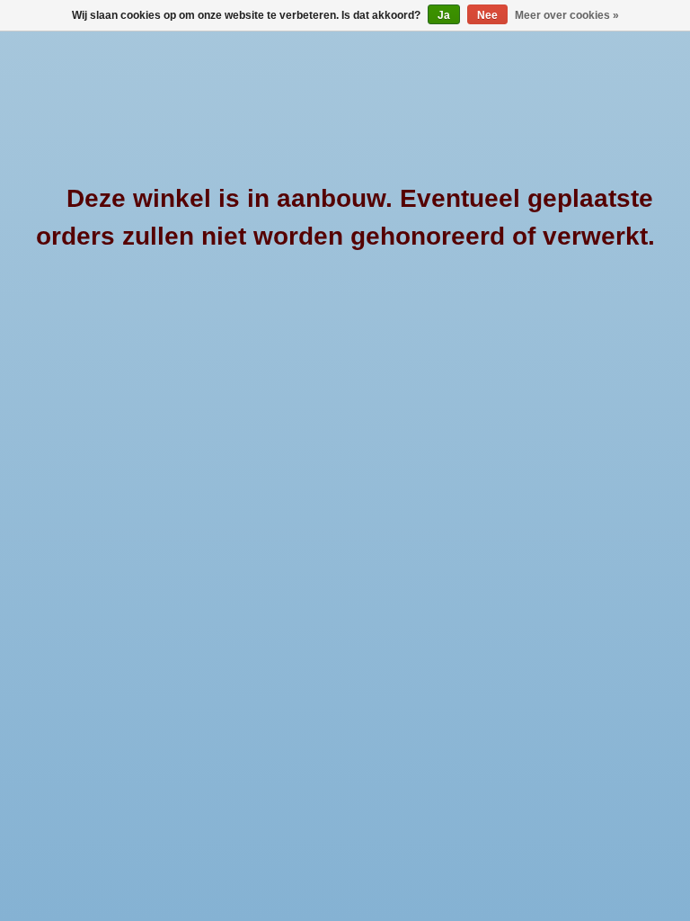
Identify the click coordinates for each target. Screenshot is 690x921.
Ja (444, 15)
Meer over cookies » (567, 15)
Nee (487, 15)
